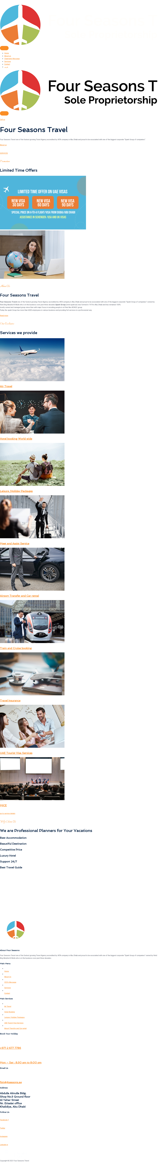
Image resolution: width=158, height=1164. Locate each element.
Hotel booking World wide (16, 438)
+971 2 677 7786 (10, 1047)
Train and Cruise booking (16, 648)
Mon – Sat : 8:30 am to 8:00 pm (20, 1062)
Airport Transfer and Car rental (19, 595)
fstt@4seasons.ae (11, 1082)
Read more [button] (4, 315)
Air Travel (6, 386)
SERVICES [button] (4, 153)
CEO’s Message (10, 982)
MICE (3, 805)
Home (6, 53)
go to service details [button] (7, 813)
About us (7, 56)
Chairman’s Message (12, 58)
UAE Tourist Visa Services (16, 752)
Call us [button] (2, 119)
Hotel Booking (9, 1012)
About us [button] (3, 145)
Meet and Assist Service (14, 543)
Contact (7, 64)
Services (7, 61)
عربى (6, 67)
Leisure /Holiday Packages (16, 491)
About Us (7, 977)
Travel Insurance (10, 700)
